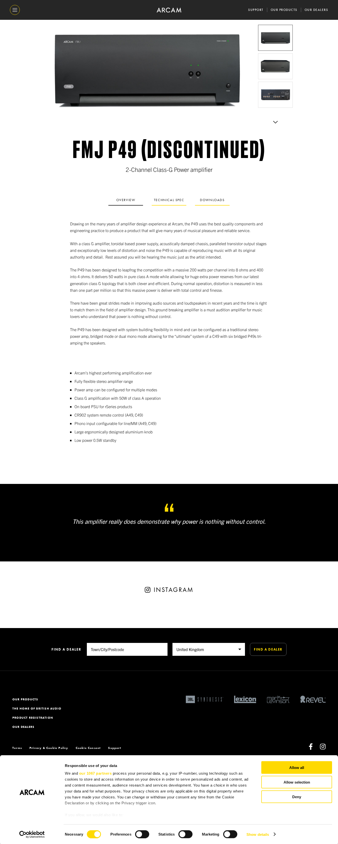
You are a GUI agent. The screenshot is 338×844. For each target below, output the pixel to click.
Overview (125, 200)
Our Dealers (316, 10)
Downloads (212, 200)
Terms (17, 748)
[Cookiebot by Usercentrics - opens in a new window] (32, 834)
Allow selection (297, 782)
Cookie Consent (88, 748)
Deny (296, 796)
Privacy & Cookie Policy (48, 748)
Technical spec (169, 200)
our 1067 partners (95, 773)
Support (256, 10)
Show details (257, 834)
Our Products (284, 10)
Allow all (296, 767)
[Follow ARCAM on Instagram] (323, 747)
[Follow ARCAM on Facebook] (311, 747)
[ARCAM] (169, 10)
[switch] (142, 834)
